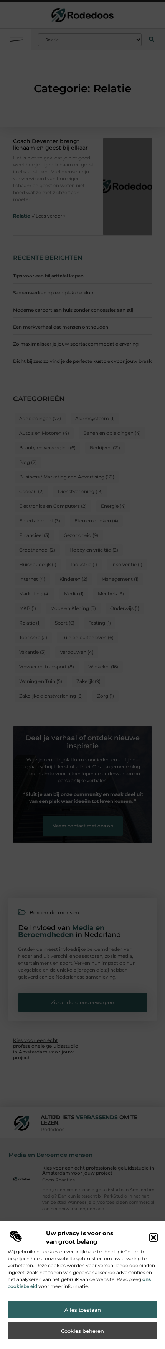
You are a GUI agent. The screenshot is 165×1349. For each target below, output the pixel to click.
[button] (153, 1237)
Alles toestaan (82, 1310)
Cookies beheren (82, 1331)
